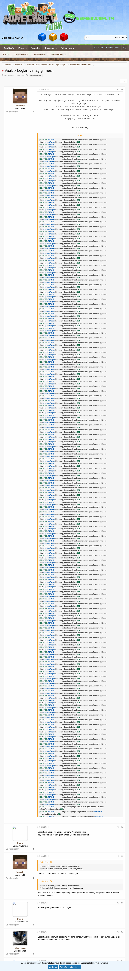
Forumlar (35, 48)
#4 (122, 903)
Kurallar (6, 54)
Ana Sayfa (9, 48)
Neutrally (7, 75)
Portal (21, 48)
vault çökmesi (35, 75)
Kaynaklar (49, 48)
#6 (122, 961)
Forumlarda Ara (58, 54)
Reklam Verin (67, 48)
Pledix (20, 843)
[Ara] (124, 47)
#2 (122, 827)
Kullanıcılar (21, 54)
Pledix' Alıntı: (44, 862)
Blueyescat (20, 948)
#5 (122, 932)
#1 (122, 89)
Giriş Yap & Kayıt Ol (12, 37)
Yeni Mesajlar (40, 54)
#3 (122, 856)
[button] (27, 48)
